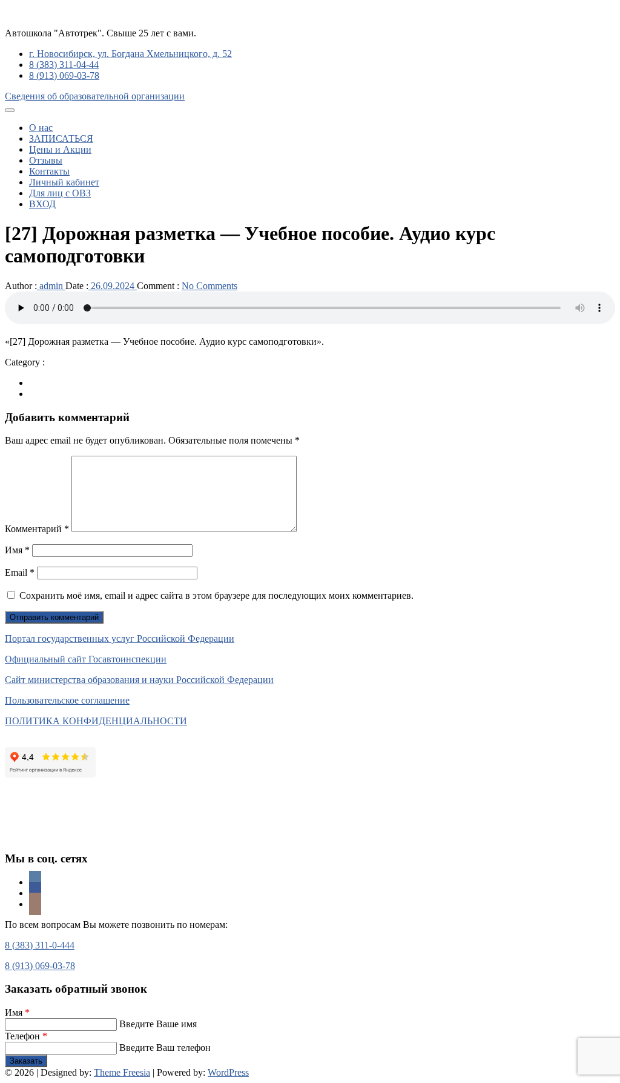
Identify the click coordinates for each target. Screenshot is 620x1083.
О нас (41, 127)
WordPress (228, 1072)
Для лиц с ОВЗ (60, 193)
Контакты (49, 171)
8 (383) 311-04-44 (64, 64)
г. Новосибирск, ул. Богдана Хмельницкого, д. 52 (130, 53)
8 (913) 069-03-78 (64, 75)
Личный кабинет (64, 182)
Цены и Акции (60, 149)
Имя (17, 550)
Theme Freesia (122, 1072)
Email (20, 572)
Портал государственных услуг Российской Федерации (119, 638)
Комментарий (37, 529)
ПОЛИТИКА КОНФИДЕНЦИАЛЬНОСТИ (96, 721)
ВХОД (42, 204)
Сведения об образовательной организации (95, 96)
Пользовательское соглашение (67, 700)
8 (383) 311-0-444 (39, 945)
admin (51, 286)
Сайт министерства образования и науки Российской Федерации (139, 680)
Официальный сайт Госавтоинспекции (86, 659)
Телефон (26, 1036)
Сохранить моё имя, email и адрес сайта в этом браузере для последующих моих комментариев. (216, 595)
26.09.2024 (112, 286)
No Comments (209, 286)
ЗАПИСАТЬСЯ (61, 138)
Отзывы (45, 160)
